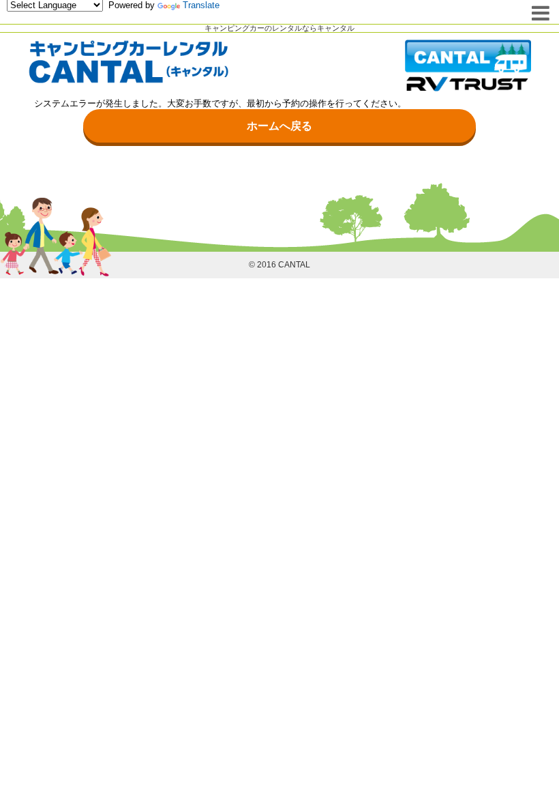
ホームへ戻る (279, 126)
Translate (201, 5)
